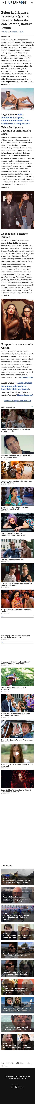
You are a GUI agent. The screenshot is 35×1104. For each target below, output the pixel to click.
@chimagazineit (26, 377)
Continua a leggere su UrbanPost (17, 401)
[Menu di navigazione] (3, 2)
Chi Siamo (20, 1063)
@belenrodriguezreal (24, 395)
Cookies (5, 1066)
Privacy (29, 1063)
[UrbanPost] (17, 2)
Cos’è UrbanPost (8, 1063)
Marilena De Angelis (10, 32)
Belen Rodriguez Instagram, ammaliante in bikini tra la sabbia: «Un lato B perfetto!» (15, 119)
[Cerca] (32, 2)
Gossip (21, 32)
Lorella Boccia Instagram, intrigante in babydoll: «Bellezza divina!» (16, 385)
